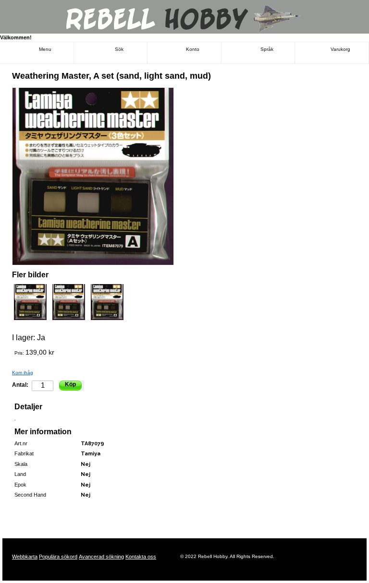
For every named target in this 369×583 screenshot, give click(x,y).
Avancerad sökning (101, 556)
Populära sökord (58, 556)
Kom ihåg (22, 372)
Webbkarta (24, 556)
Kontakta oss (140, 556)
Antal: (20, 384)
